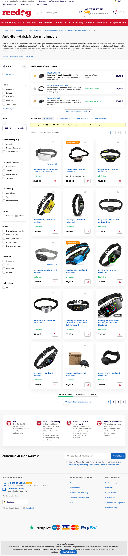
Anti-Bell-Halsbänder (34, 30)
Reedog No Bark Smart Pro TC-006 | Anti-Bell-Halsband (108, 322)
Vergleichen (11, 4)
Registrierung (26, 4)
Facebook (30, 508)
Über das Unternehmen (79, 498)
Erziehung (18, 30)
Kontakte (42, 1)
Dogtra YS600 (53, 98)
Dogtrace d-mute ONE (57, 85)
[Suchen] (36, 12)
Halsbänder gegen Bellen (54, 30)
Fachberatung (111, 508)
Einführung (6, 30)
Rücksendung (111, 483)
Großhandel (110, 498)
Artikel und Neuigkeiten (115, 503)
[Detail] (55, 181)
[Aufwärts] (33, 402)
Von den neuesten (99, 118)
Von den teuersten (81, 118)
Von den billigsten (63, 118)
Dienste (71, 1)
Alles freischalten (68, 552)
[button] (78, 111)
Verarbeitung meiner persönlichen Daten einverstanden (93, 465)
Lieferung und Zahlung (57, 1)
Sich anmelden (41, 4)
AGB (71, 503)
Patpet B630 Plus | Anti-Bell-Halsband (109, 221)
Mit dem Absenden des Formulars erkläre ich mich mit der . (94, 463)
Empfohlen (48, 118)
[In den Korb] (87, 181)
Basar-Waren (110, 493)
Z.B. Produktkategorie (48, 13)
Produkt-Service (111, 488)
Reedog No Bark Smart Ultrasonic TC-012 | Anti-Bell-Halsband (76, 322)
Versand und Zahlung (79, 493)
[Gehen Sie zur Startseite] (16, 13)
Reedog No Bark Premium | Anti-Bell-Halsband (46, 170)
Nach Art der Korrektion (77, 30)
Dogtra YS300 (53, 73)
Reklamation (75, 488)
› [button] (18, 56)
